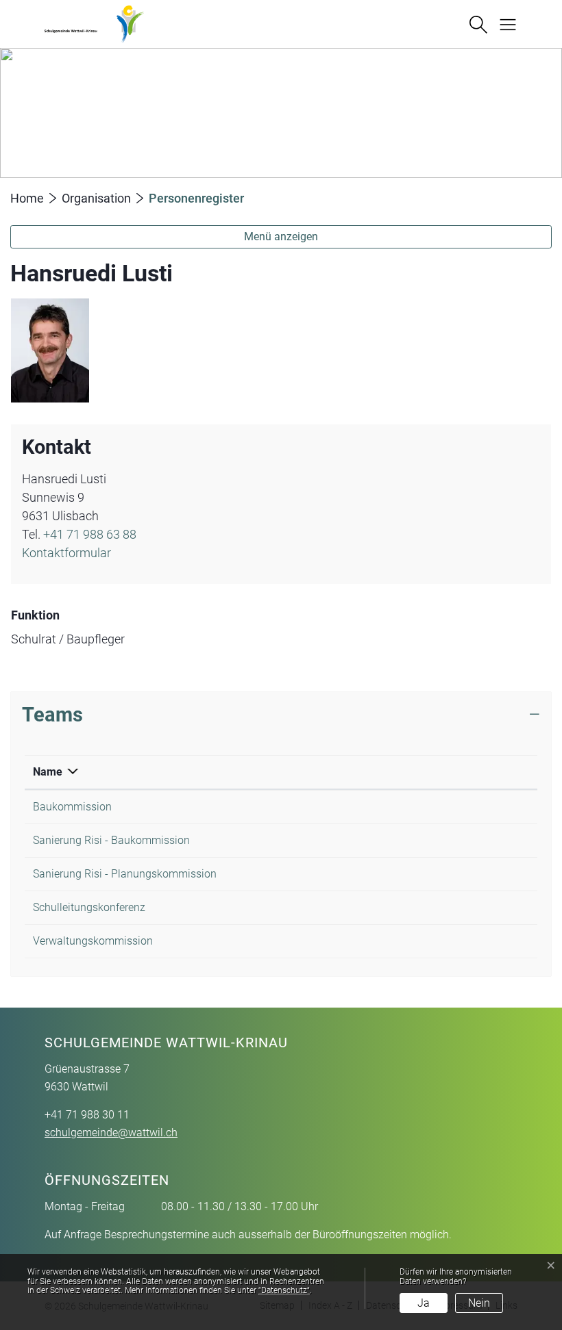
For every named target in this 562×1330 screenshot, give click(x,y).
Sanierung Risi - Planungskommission (125, 873)
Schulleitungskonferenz (89, 907)
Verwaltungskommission (93, 940)
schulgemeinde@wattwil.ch (111, 1132)
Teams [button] (52, 714)
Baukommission (72, 806)
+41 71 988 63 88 (89, 534)
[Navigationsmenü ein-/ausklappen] (502, 23)
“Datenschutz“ (284, 1290)
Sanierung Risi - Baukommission (111, 840)
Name (47, 771)
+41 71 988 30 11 (87, 1114)
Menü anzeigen (281, 236)
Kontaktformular (66, 553)
